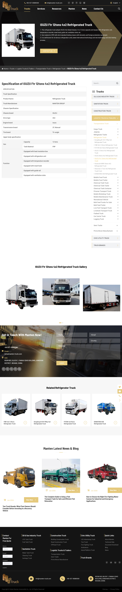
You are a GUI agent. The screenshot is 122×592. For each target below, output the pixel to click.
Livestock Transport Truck (103, 211)
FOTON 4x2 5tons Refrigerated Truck (106, 148)
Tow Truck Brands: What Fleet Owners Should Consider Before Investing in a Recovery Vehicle (19, 508)
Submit (61, 363)
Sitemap (105, 589)
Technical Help (109, 542)
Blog (106, 547)
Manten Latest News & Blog (61, 448)
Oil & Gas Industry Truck (104, 97)
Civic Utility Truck (101, 238)
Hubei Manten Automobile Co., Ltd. (21, 589)
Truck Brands (99, 245)
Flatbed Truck (98, 213)
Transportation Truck (43, 69)
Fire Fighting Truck (87, 545)
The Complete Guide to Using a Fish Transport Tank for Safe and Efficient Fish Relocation (60, 499)
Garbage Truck (27, 558)
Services (41, 8)
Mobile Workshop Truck (102, 194)
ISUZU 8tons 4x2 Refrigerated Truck (106, 156)
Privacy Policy (114, 589)
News (84, 8)
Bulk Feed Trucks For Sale (103, 202)
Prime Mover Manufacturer (103, 231)
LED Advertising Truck (88, 539)
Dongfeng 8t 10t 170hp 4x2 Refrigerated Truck (42, 423)
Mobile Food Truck (100, 177)
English (115, 3)
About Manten (109, 539)
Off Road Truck (55, 545)
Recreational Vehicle (101, 200)
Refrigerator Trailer (100, 135)
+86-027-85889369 (31, 3)
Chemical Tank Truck (101, 183)
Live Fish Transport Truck (103, 208)
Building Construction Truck (60, 539)
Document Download (111, 545)
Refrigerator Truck (59, 69)
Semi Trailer (98, 225)
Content (5, 560)
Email (4, 553)
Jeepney (97, 132)
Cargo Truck (98, 129)
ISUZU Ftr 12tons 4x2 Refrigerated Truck (81, 69)
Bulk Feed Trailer (99, 205)
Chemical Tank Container (102, 188)
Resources (56, 8)
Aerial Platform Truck (88, 550)
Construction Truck (102, 111)
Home (6, 69)
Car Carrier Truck (99, 216)
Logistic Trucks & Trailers (25, 69)
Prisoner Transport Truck (102, 191)
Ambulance (84, 547)
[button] (60, 322)
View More (31, 500)
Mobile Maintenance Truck (103, 197)
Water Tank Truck (28, 553)
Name (4, 546)
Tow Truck (84, 542)
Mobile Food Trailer (100, 180)
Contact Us (98, 8)
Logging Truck (99, 219)
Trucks (27, 8)
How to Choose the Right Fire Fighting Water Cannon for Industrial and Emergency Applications (102, 499)
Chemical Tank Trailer (101, 186)
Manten (72, 8)
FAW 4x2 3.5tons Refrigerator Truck (106, 145)
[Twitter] (120, 387)
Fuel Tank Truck (27, 542)
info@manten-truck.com (53, 3)
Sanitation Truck (101, 104)
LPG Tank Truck (27, 539)
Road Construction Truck (59, 542)
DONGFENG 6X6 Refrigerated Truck (106, 174)
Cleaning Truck (27, 555)
